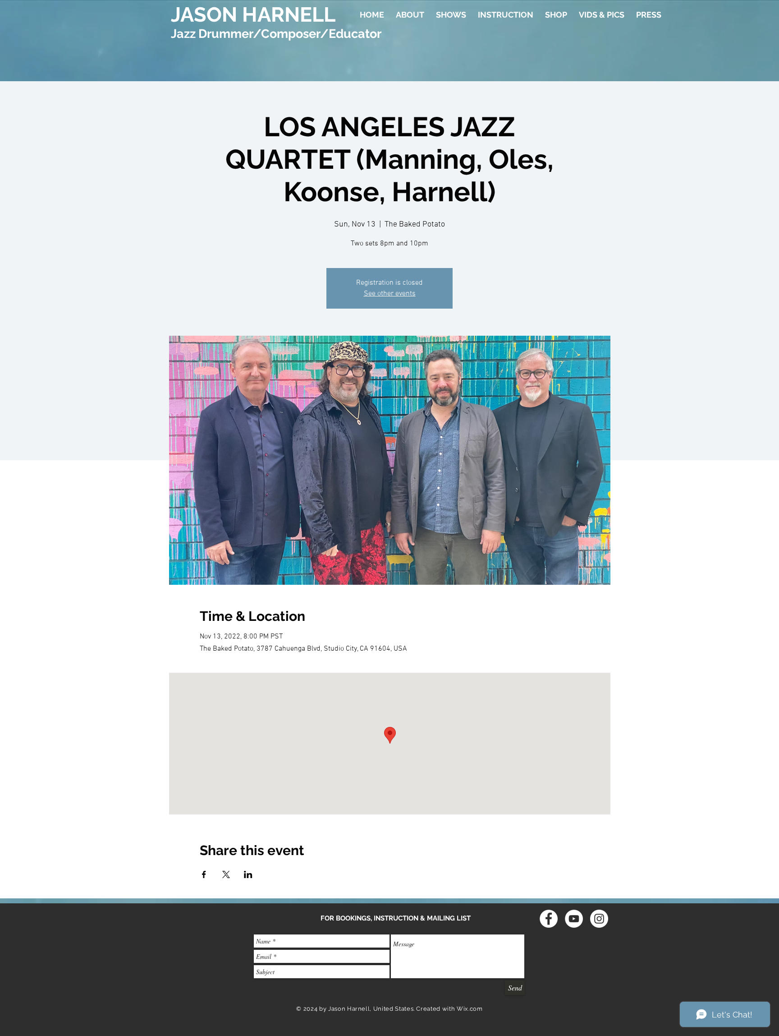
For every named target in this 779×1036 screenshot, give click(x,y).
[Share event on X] (226, 874)
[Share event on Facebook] (204, 874)
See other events (390, 293)
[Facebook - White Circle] (549, 919)
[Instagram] (599, 919)
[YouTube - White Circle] (574, 919)
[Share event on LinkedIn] (248, 874)
